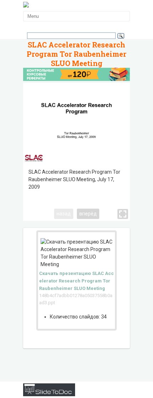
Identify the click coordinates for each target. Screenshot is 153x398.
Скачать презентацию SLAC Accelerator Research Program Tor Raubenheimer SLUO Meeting (76, 281)
